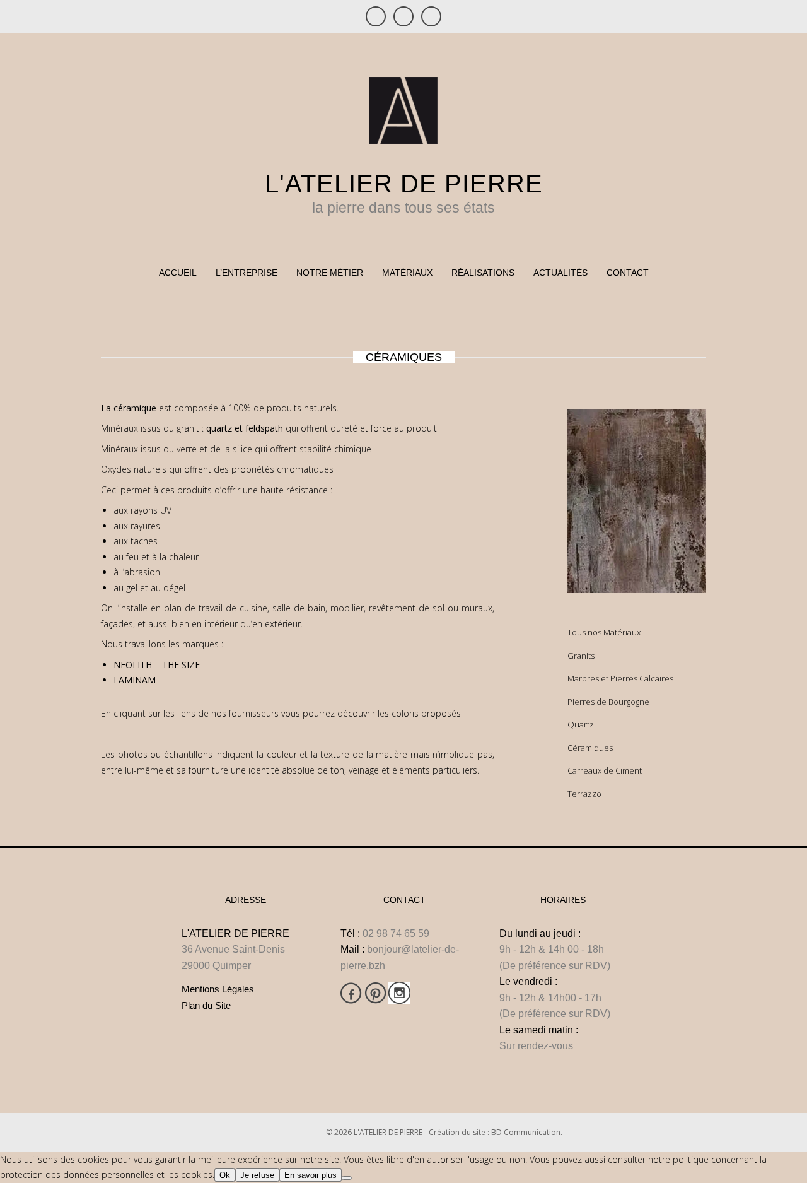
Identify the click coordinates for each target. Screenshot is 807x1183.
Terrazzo (584, 793)
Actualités (560, 273)
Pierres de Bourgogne (608, 701)
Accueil (178, 273)
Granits (581, 655)
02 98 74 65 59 (396, 933)
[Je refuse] (347, 1178)
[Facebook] (376, 16)
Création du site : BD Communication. (495, 1132)
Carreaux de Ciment (604, 770)
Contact (628, 273)
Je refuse (257, 1175)
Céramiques (590, 747)
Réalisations (482, 273)
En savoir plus (310, 1175)
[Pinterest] (403, 16)
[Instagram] (431, 16)
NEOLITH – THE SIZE (157, 665)
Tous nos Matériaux (604, 632)
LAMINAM (134, 680)
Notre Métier (329, 273)
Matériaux (407, 273)
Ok (224, 1175)
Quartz (580, 724)
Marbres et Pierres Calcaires (620, 678)
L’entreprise (246, 273)
